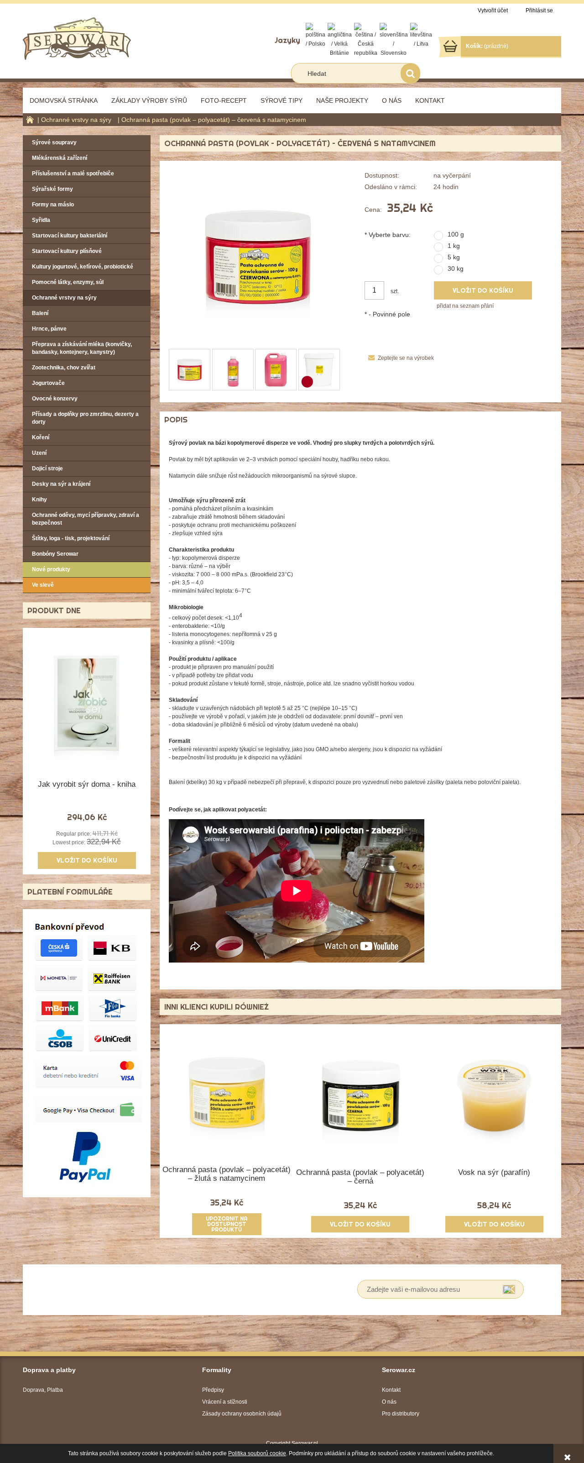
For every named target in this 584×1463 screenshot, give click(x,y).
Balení (40, 313)
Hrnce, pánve (49, 329)
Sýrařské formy (52, 189)
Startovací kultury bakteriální (69, 235)
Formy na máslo (53, 204)
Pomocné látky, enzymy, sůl (68, 282)
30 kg (456, 268)
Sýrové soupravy (54, 142)
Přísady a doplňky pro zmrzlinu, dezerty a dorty (85, 418)
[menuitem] (63, 100)
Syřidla (41, 220)
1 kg (454, 245)
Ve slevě (43, 585)
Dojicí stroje (47, 468)
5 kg (454, 257)
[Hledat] (410, 73)
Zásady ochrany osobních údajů (242, 1413)
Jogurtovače (48, 383)
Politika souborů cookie (257, 1453)
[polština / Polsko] (315, 35)
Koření (40, 437)
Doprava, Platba (43, 1390)
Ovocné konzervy (55, 398)
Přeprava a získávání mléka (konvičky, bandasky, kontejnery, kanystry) (82, 348)
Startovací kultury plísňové (67, 251)
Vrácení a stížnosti (224, 1402)
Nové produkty (51, 569)
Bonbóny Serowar (55, 554)
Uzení (39, 453)
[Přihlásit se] (509, 1289)
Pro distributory (400, 1413)
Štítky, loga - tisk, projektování (71, 538)
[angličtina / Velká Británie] (340, 40)
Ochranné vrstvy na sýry (64, 298)
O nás (389, 1402)
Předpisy (213, 1390)
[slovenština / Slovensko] (394, 40)
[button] (399, 358)
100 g (456, 234)
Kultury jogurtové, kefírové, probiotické (82, 266)
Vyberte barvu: (388, 234)
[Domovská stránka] (77, 38)
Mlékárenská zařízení (59, 158)
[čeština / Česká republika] (365, 40)
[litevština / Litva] (421, 35)
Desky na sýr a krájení (61, 484)
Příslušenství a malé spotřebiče (73, 173)
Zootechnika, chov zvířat (63, 367)
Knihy (39, 499)
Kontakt (391, 1390)
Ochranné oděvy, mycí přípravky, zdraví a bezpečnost (85, 519)
